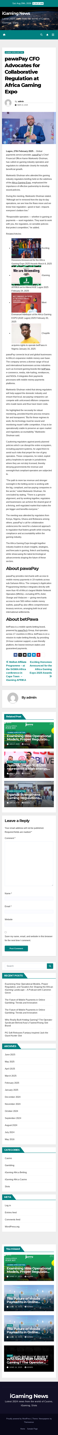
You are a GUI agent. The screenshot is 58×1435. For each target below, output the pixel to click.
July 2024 (9, 1132)
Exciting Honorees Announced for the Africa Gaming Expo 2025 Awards (41, 667)
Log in (8, 1205)
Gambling (9, 1165)
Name (8, 893)
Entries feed (11, 1212)
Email (8, 906)
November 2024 (13, 1104)
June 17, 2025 (16, 1276)
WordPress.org (12, 1227)
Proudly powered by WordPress (18, 1419)
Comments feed (12, 1219)
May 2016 (10, 1139)
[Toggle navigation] (53, 34)
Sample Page (32, 1429)
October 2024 (11, 1111)
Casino (8, 1158)
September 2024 (13, 1118)
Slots (7, 1186)
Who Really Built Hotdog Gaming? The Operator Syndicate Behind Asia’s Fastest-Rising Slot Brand (28, 1023)
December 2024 (13, 1097)
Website (9, 919)
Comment (10, 838)
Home (22, 1429)
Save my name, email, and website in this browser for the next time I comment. (28, 938)
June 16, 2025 (16, 1307)
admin (21, 101)
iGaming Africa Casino (16, 1179)
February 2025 (12, 1083)
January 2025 (11, 1090)
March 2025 (10, 1076)
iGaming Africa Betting (14, 52)
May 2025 (10, 1062)
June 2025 (10, 1054)
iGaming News (16, 13)
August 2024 (11, 1125)
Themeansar (29, 1422)
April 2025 (10, 1069)
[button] (41, 35)
